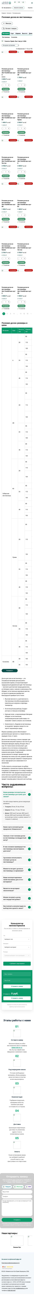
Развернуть (9, 670)
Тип (4, 935)
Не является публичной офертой (11, 1259)
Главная (4, 13)
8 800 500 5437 (16, 1181)
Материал (5, 943)
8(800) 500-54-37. (17, 1047)
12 (24, 313)
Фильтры (8, 23)
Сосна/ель (14, 37)
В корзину (5, 89)
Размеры (5, 952)
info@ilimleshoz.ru (21, 1288)
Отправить (17, 1220)
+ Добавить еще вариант (17, 963)
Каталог (9, 13)
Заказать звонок (18, 7)
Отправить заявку (17, 998)
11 (20, 313)
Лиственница (6, 37)
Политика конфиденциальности (10, 1263)
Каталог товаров (11, 28)
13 (27, 313)
